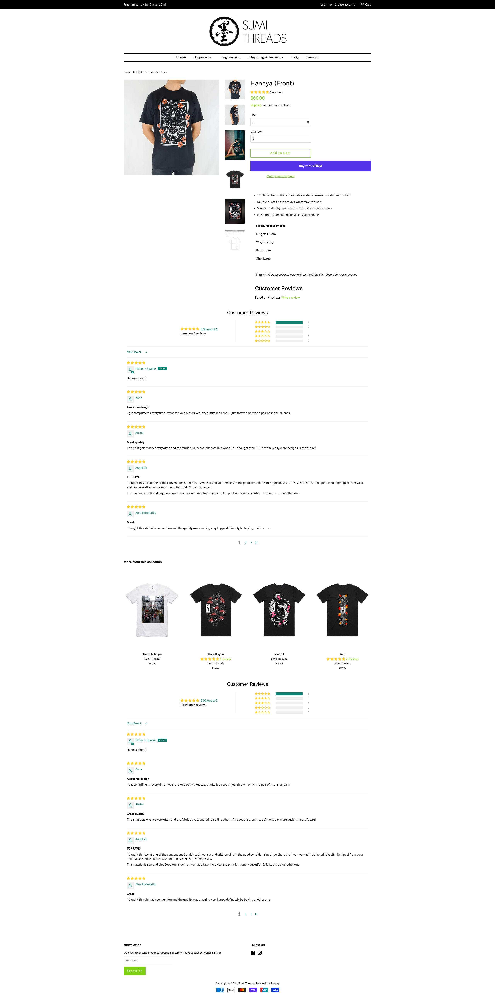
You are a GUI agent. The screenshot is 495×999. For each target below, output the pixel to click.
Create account (345, 5)
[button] (260, 92)
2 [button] (246, 543)
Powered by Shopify (267, 983)
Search (313, 57)
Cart (368, 5)
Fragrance (228, 57)
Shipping (255, 105)
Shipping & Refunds (266, 57)
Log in (324, 5)
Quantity (256, 131)
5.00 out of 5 (209, 329)
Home (181, 57)
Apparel (201, 57)
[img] (136, 363)
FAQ (295, 57)
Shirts (140, 72)
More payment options (280, 176)
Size (253, 115)
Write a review (290, 297)
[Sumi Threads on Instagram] (260, 953)
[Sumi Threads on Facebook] (252, 953)
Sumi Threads (247, 983)
